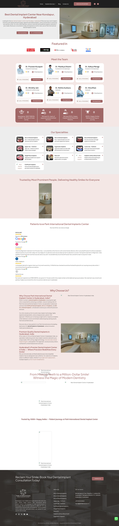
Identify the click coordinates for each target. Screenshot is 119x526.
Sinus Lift (56, 511)
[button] (82, 4)
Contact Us (66, 4)
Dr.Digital (79, 523)
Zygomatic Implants (59, 516)
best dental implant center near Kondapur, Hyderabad (26, 21)
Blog (59, 4)
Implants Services (50, 4)
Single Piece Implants (59, 508)
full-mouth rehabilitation (37, 359)
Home (41, 4)
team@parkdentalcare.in (82, 503)
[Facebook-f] (95, 4)
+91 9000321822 (79, 501)
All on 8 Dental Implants (60, 498)
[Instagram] (98, 4)
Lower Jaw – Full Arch (59, 503)
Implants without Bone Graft (61, 514)
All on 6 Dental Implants (60, 496)
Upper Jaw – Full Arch (59, 501)
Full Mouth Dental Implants (61, 506)
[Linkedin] (24, 514)
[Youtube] (27, 514)
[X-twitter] (21, 514)
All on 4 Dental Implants (60, 493)
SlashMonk (67, 523)
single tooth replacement (48, 357)
